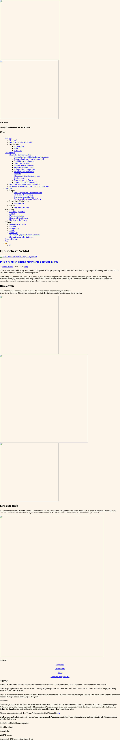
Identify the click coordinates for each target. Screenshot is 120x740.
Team (16, 149)
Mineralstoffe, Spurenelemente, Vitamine (24, 235)
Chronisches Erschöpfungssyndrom (27, 176)
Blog (6, 241)
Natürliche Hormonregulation (20, 155)
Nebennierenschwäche (22, 163)
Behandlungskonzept (17, 212)
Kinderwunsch (19, 178)
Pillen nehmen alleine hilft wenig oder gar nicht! (29, 261)
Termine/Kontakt (11, 239)
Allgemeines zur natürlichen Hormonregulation (31, 157)
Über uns (8, 138)
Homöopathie (19, 203)
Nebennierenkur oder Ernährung (21, 237)
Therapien (8, 189)
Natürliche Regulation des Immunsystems (24, 184)
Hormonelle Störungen (17, 224)
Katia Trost (18, 151)
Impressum (60, 665)
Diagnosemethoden (16, 216)
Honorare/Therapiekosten (18, 218)
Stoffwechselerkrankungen (24, 165)
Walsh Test (13, 233)
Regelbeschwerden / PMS (23, 167)
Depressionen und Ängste (23, 180)
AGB (60, 673)
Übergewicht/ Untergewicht (24, 170)
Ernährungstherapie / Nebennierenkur (28, 193)
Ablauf (12, 214)
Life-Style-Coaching (21, 207)
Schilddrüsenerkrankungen (24, 161)
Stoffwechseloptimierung (23, 195)
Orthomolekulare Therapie (24, 197)
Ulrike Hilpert (19, 146)
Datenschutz (60, 669)
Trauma (12, 231)
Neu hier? (13, 140)
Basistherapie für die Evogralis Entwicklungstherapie (29, 186)
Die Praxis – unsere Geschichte (20, 142)
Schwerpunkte (10, 153)
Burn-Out (17, 174)
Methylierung (14, 228)
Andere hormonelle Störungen (25, 182)
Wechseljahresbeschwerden (24, 172)
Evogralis (12, 226)
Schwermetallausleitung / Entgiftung (27, 199)
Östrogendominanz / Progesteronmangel (29, 159)
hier (58, 713)
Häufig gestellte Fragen (18, 220)
